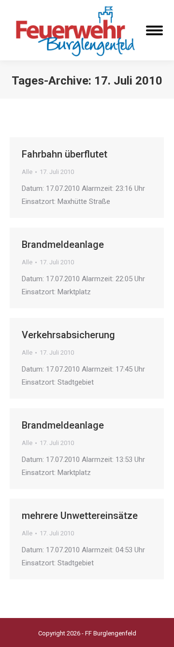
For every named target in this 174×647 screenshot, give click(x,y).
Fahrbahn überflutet (64, 154)
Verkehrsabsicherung (68, 335)
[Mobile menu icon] (154, 30)
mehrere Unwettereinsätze (80, 515)
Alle (27, 171)
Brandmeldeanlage (63, 244)
